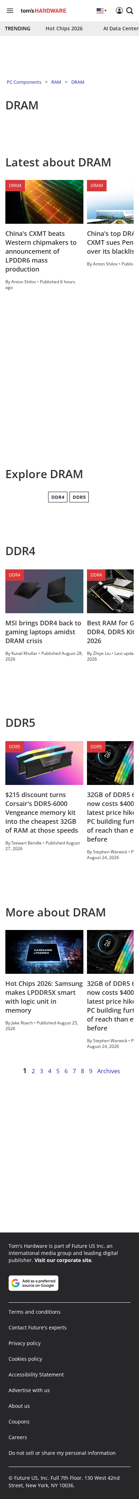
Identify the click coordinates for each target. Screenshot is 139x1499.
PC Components (24, 82)
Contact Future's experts (38, 1327)
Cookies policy (25, 1358)
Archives (108, 1071)
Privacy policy (25, 1343)
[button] (129, 10)
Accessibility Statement (36, 1374)
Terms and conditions (35, 1311)
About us (19, 1405)
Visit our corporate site (63, 1260)
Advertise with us (29, 1390)
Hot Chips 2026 (64, 28)
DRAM (77, 82)
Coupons (19, 1421)
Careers (18, 1437)
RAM (56, 82)
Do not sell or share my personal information (62, 1452)
